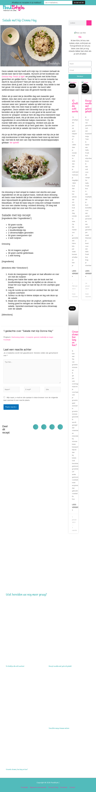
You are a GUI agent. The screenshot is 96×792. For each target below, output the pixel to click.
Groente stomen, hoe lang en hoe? (17, 769)
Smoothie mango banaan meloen (59, 728)
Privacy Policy (53, 787)
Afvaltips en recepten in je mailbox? (26, 2)
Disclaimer (63, 787)
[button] (35, 427)
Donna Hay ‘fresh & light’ (13, 76)
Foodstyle (24, 787)
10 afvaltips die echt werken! (15, 666)
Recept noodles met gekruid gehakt (60, 666)
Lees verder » (75, 273)
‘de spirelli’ (14, 142)
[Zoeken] (89, 22)
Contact (72, 787)
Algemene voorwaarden (38, 787)
